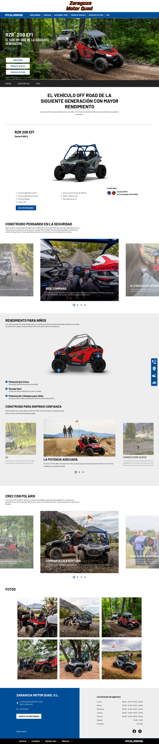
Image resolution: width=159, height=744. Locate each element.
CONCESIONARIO (35, 15)
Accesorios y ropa (61, 15)
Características (23, 83)
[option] (79, 270)
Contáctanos (18, 60)
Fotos (38, 83)
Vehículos (47, 15)
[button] (17, 274)
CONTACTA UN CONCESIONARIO (29, 716)
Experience (36, 741)
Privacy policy (21, 731)
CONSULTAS (65, 741)
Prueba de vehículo (18, 66)
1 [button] (74, 305)
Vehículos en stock (96, 15)
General (8, 83)
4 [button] (85, 305)
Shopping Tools (50, 741)
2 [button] (77, 305)
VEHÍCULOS (22, 741)
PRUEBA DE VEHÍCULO (78, 15)
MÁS (108, 15)
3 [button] (81, 305)
